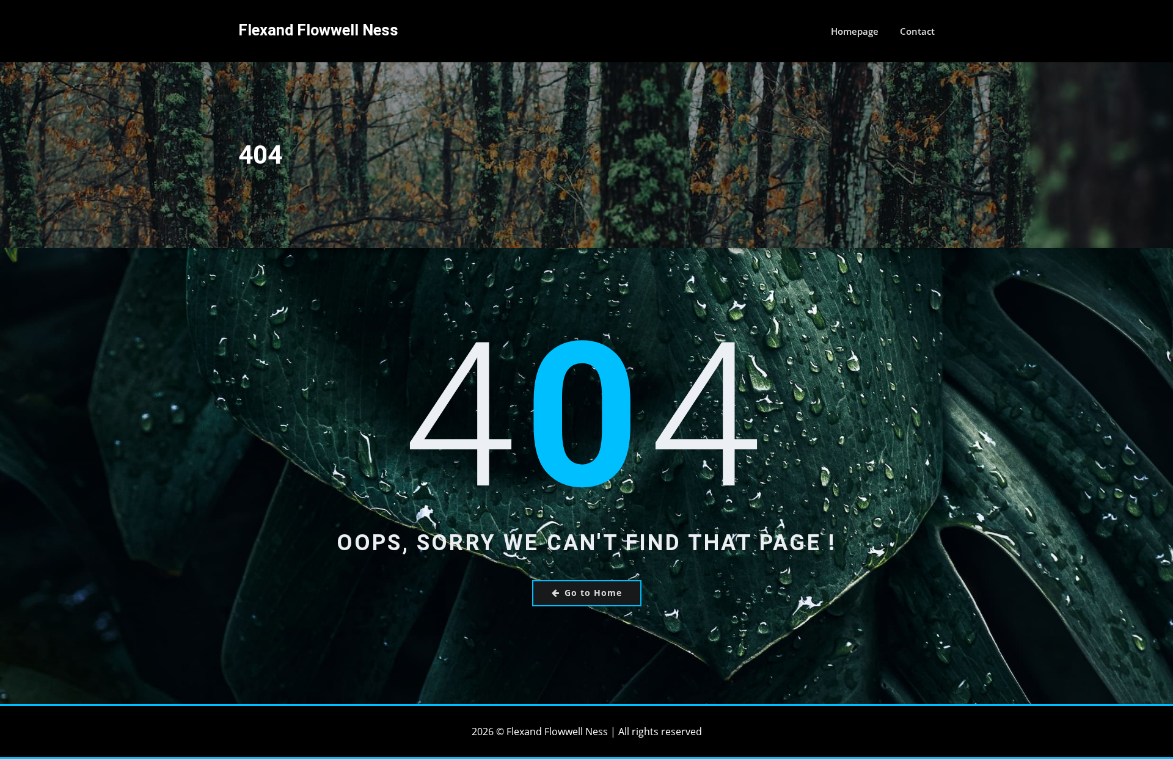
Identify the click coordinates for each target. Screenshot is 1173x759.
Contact (917, 31)
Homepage (855, 31)
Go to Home (593, 592)
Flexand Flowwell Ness (318, 30)
